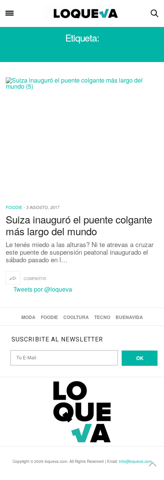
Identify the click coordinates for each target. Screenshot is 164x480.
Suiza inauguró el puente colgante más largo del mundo (79, 225)
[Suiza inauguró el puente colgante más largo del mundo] (82, 135)
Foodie (14, 207)
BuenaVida (129, 317)
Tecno (102, 317)
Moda (28, 317)
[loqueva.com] (82, 13)
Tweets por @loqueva (42, 289)
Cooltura (76, 317)
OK (139, 358)
